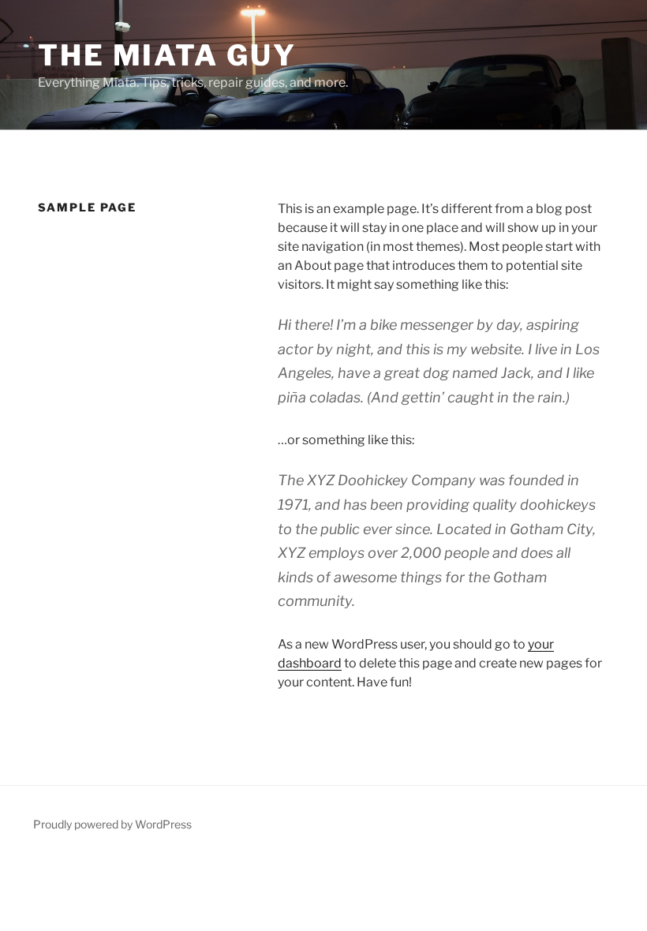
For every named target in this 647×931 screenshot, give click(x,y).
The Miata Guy (167, 55)
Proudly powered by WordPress (112, 824)
